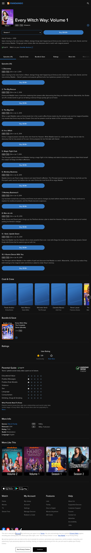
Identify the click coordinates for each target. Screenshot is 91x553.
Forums (70, 511)
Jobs (70, 525)
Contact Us (72, 515)
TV (3, 508)
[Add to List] (88, 25)
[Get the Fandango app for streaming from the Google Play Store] (21, 488)
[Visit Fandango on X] (12, 529)
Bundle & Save (40, 57)
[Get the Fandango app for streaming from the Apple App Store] (8, 488)
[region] (45, 541)
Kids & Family (12, 424)
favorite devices (25, 47)
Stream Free (6, 511)
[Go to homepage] (15, 3)
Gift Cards (49, 515)
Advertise (71, 518)
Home (4, 501)
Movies (4, 505)
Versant (18, 533)
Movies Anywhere (52, 511)
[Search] (88, 3)
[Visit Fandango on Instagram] (17, 529)
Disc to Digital (50, 508)
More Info (72, 57)
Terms (43, 533)
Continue (40, 549)
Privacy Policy (74, 533)
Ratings (55, 57)
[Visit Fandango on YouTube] (8, 529)
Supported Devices (74, 505)
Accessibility (72, 522)
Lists (47, 501)
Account (27, 505)
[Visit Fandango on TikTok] (21, 529)
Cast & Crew (24, 57)
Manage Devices (29, 511)
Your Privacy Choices (23, 549)
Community (40, 359)
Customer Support (74, 508)
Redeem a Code (29, 515)
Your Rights (61, 535)
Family (48, 505)
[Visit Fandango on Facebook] (4, 529)
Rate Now (51, 359)
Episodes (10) (8, 57)
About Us (71, 501)
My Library (27, 501)
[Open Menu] (3, 3)
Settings (27, 508)
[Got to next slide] (89, 297)
